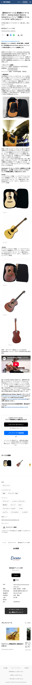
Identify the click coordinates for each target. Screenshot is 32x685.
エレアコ (5, 512)
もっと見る (28, 622)
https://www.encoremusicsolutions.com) (16, 407)
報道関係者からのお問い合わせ (16, 671)
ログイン (19, 2)
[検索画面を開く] (30, 2)
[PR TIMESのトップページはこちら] (6, 2)
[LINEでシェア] (13, 35)
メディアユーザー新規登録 (16, 433)
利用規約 (27, 668)
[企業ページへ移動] (16, 559)
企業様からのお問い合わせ (16, 675)
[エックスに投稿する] (7, 35)
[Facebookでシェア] (10, 35)
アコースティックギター (9, 508)
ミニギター (25, 512)
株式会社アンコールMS (24, 542)
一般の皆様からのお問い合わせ (16, 679)
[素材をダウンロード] (18, 35)
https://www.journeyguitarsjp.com (10, 41)
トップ (4, 542)
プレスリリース (12, 542)
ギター (20, 505)
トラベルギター (15, 512)
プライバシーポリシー (16, 668)
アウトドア (6, 501)
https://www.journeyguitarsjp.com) (12, 396)
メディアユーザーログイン (16, 424)
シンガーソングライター (18, 501)
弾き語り (5, 505)
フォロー (16, 575)
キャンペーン (6, 485)
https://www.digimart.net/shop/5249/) (16, 399)
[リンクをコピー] (21, 35)
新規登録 (25, 2)
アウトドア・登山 (13, 493)
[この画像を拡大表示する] (7, 463)
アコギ (21, 508)
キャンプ (13, 505)
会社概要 (5, 668)
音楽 (4, 493)
